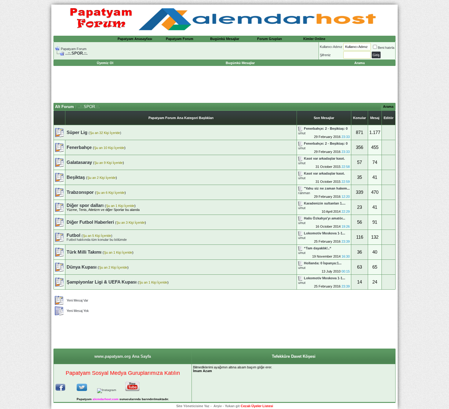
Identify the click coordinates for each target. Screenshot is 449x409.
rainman (304, 193)
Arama (388, 106)
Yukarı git (232, 406)
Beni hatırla (386, 47)
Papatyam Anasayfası (135, 39)
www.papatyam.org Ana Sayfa (122, 356)
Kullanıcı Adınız (331, 47)
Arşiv (218, 406)
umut (301, 133)
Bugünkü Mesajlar (224, 39)
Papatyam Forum (179, 39)
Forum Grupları (269, 39)
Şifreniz (325, 55)
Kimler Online (314, 39)
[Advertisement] (224, 84)
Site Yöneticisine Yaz (193, 406)
